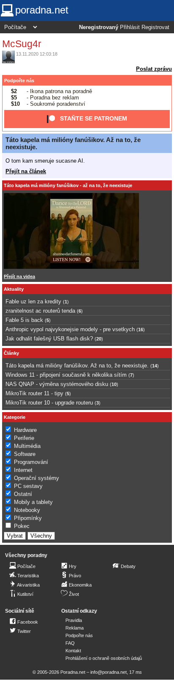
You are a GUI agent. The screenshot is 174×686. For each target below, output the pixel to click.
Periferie (24, 438)
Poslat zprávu (154, 69)
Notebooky (27, 510)
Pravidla (73, 620)
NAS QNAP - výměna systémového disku (56, 384)
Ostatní (23, 494)
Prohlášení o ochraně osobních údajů (103, 658)
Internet (23, 470)
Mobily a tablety (33, 502)
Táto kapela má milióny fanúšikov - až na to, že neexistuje (68, 185)
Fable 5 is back (24, 320)
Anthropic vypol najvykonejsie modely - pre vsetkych (70, 329)
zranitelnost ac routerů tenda (40, 311)
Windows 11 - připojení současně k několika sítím (66, 375)
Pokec (22, 526)
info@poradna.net (108, 672)
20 (98, 338)
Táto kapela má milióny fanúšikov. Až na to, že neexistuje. (77, 365)
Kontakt (73, 650)
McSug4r (21, 43)
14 (154, 365)
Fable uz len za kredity (33, 301)
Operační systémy (36, 478)
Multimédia (27, 446)
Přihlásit (130, 27)
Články (11, 353)
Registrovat (155, 27)
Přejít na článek (25, 171)
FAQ (70, 643)
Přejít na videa (19, 276)
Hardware (25, 430)
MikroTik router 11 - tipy (34, 393)
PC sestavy (28, 486)
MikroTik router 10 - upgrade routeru (49, 402)
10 (114, 384)
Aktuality (14, 289)
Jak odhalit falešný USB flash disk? (49, 338)
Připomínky (28, 518)
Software (24, 454)
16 (140, 329)
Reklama (74, 627)
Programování (31, 462)
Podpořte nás (19, 80)
